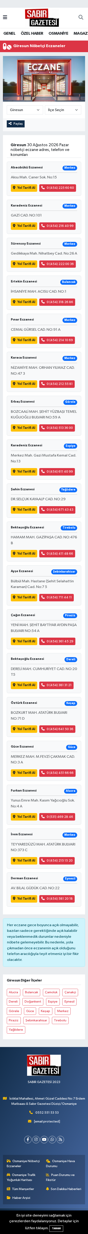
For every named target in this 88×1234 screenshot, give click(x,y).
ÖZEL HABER (32, 34)
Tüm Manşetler (23, 1189)
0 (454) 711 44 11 (59, 597)
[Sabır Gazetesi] (42, 17)
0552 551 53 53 (47, 1112)
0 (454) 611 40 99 (60, 471)
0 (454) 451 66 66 (60, 773)
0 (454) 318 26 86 (60, 302)
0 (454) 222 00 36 (60, 264)
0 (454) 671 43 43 (60, 509)
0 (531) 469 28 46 (60, 817)
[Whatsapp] (52, 1139)
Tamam (56, 1228)
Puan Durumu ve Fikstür (60, 1177)
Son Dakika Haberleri (66, 1189)
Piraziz (14, 1020)
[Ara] (80, 18)
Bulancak (31, 992)
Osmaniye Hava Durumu (60, 1163)
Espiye (53, 1001)
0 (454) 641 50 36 (60, 729)
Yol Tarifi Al (26, 187)
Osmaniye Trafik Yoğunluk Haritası (21, 1177)
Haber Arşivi (21, 1198)
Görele (14, 1011)
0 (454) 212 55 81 (60, 384)
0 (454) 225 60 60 (60, 187)
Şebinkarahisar (36, 1020)
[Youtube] (44, 1139)
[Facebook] (28, 1139)
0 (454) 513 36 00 (60, 428)
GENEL (9, 34)
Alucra (13, 992)
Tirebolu (60, 1020)
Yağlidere (16, 1029)
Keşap (45, 1011)
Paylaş (18, 123)
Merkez (63, 1011)
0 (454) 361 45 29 (60, 641)
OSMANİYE (58, 34)
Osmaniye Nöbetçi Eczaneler (23, 1163)
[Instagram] (36, 1139)
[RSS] (60, 1139)
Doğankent (33, 1001)
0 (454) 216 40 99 (60, 226)
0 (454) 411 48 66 (60, 553)
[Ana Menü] (5, 18)
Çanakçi (70, 992)
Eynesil (69, 1001)
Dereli (13, 1001)
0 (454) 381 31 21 (59, 685)
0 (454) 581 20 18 (60, 898)
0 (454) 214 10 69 (60, 340)
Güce (30, 1011)
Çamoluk (51, 992)
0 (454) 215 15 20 (60, 860)
